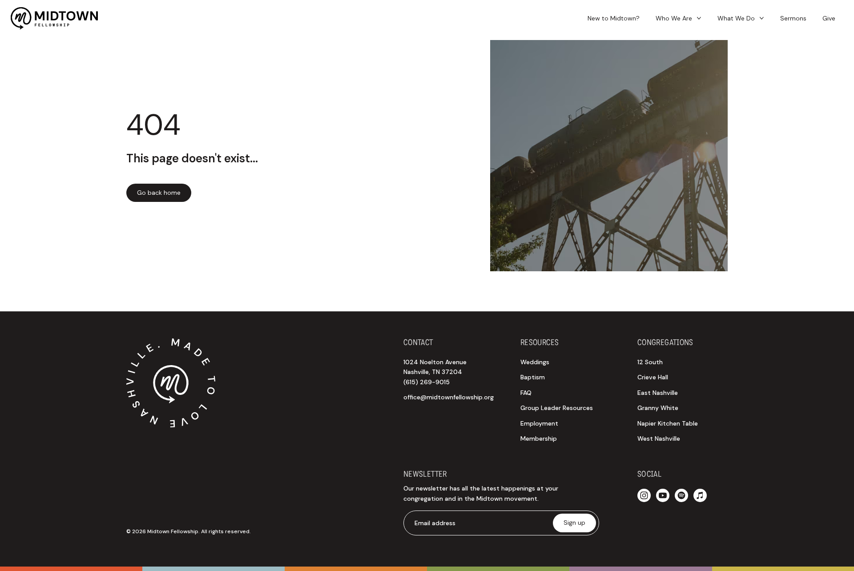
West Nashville (658, 438)
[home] (54, 18)
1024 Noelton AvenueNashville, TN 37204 (435, 372)
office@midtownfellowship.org (448, 397)
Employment (539, 423)
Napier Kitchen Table (667, 423)
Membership (538, 438)
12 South (650, 362)
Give (828, 18)
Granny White (657, 408)
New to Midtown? (614, 18)
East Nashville (657, 393)
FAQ (526, 393)
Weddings (534, 362)
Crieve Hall (652, 377)
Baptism (532, 377)
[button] (678, 18)
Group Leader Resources (556, 408)
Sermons (793, 18)
